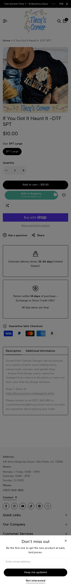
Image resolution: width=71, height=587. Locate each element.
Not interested (35, 580)
